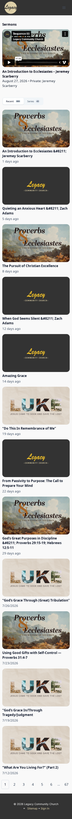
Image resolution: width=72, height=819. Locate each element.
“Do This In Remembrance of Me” (29, 428)
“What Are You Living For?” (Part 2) (30, 767)
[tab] (13, 101)
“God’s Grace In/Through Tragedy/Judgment (22, 712)
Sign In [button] (45, 808)
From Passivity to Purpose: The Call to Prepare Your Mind (32, 483)
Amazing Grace (14, 376)
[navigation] (36, 784)
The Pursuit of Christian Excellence (30, 266)
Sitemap (32, 808)
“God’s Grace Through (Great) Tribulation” (36, 600)
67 (66, 784)
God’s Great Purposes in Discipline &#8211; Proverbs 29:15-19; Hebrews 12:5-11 (31, 543)
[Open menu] (63, 8)
